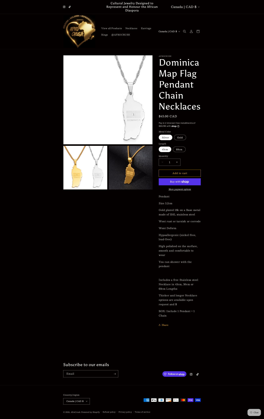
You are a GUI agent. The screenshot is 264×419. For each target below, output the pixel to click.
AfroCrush (76, 411)
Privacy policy (125, 411)
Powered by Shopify (90, 411)
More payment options (180, 189)
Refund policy (109, 411)
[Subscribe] (114, 374)
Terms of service (142, 411)
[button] (184, 31)
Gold (180, 137)
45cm (165, 149)
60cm (179, 149)
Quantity (163, 156)
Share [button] (165, 325)
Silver (165, 137)
